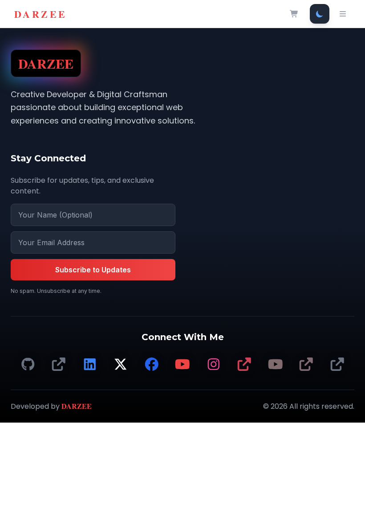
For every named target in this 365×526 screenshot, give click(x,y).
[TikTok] (59, 364)
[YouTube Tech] (182, 364)
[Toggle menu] (343, 14)
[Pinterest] (244, 364)
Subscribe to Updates (93, 269)
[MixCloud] (337, 364)
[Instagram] (214, 364)
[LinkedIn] (90, 364)
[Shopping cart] (294, 14)
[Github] (28, 364)
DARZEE (40, 14)
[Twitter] (121, 364)
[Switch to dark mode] (319, 14)
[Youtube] (276, 364)
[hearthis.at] (306, 364)
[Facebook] (152, 364)
